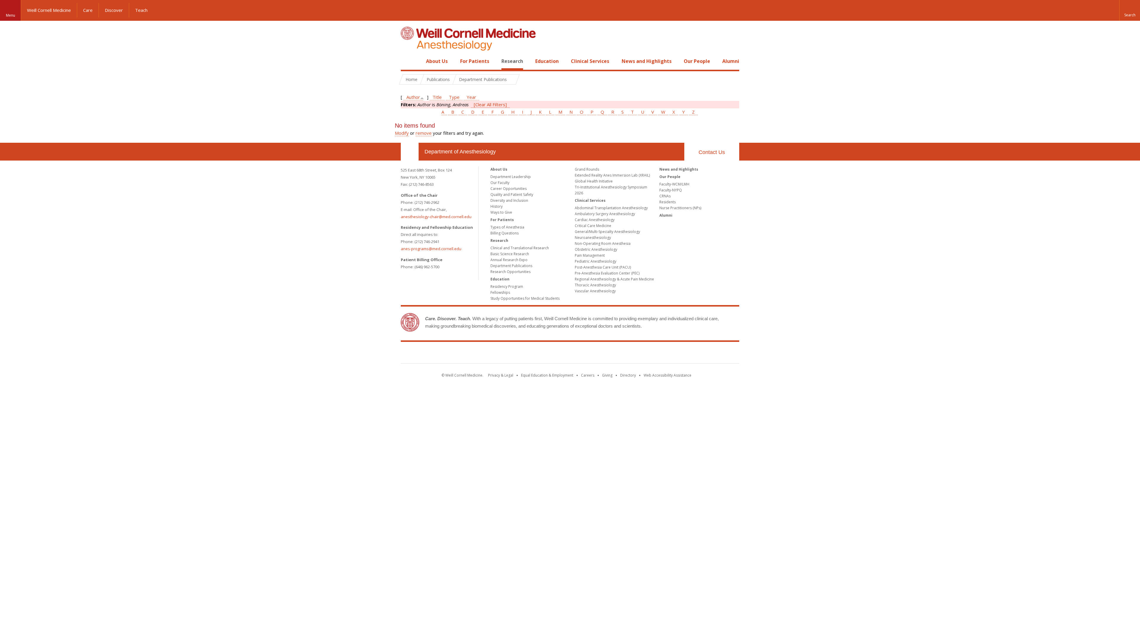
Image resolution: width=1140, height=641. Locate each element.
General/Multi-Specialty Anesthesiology (607, 231)
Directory (628, 375)
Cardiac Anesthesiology (595, 219)
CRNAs (665, 196)
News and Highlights (647, 61)
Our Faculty (499, 182)
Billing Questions (504, 233)
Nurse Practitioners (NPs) (680, 207)
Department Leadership (510, 176)
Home (407, 61)
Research (512, 61)
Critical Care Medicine (593, 225)
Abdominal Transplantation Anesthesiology (611, 207)
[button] (1129, 10)
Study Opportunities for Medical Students (525, 298)
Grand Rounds (587, 169)
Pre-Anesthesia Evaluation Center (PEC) (607, 273)
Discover (114, 10)
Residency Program (506, 286)
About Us (437, 61)
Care (88, 10)
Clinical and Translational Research (519, 247)
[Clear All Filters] (490, 104)
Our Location (410, 152)
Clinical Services (590, 61)
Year (471, 97)
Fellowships (500, 292)
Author (413, 97)
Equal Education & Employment (547, 375)
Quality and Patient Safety (511, 194)
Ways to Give (501, 212)
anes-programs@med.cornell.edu (431, 248)
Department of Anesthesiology (460, 152)
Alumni (730, 61)
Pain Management (590, 255)
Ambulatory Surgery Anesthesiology (605, 213)
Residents (667, 201)
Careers (587, 375)
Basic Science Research (509, 253)
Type (454, 97)
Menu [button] (10, 15)
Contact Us (712, 152)
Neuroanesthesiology (593, 237)
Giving (607, 375)
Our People (697, 61)
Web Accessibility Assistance (667, 375)
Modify (402, 133)
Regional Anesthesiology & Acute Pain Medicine (614, 279)
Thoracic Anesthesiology (595, 285)
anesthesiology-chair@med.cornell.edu (436, 216)
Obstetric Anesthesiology (596, 249)
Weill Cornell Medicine (49, 10)
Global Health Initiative (594, 181)
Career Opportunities (508, 188)
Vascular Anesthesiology (595, 290)
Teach (141, 10)
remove (424, 133)
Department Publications (511, 265)
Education (547, 61)
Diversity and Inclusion (509, 200)
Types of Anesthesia (507, 227)
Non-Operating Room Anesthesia (603, 243)
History (496, 206)
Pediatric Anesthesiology (595, 261)
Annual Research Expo (509, 259)
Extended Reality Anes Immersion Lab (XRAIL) (612, 175)
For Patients (474, 61)
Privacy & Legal (500, 375)
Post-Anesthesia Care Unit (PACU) (603, 267)
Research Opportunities (510, 271)
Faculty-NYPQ (670, 190)
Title (437, 97)
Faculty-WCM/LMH (674, 184)
